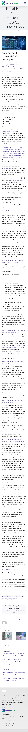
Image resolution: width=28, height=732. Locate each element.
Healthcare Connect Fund (12, 213)
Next (23, 31)
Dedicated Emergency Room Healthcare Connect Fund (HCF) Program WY (12, 667)
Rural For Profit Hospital (16, 595)
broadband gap (7, 168)
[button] (3, 636)
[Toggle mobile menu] (25, 3)
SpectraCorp (16, 619)
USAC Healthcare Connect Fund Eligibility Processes (13, 598)
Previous (18, 31)
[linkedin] (4, 707)
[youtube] (2, 707)
